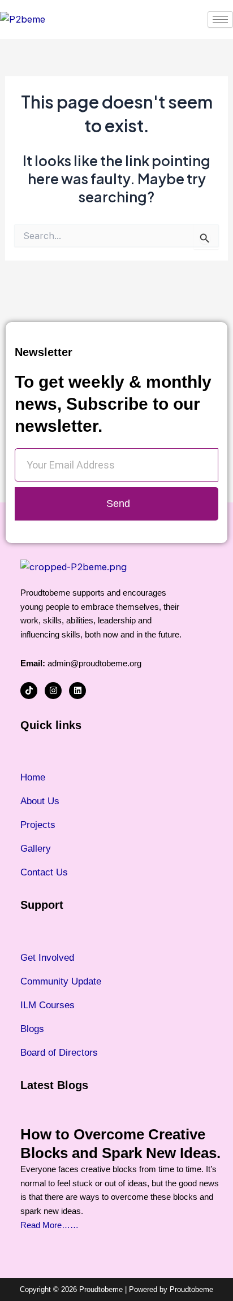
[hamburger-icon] (220, 19)
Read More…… (49, 1225)
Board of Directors (59, 1052)
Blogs (32, 1029)
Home (32, 777)
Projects (37, 824)
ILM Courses (47, 1005)
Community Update (60, 981)
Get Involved (47, 957)
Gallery (35, 848)
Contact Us (44, 872)
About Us (39, 801)
